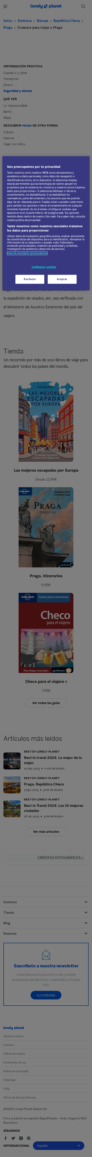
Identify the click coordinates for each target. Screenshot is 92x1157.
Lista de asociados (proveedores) (27, 253)
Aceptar (62, 279)
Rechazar (30, 279)
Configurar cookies (44, 267)
